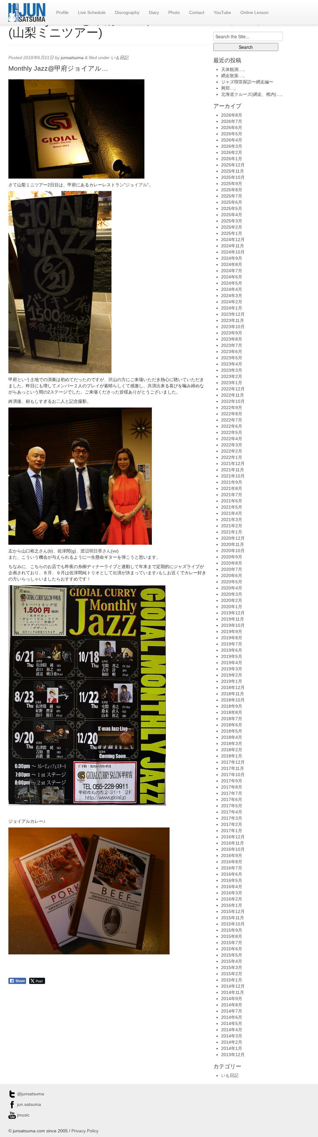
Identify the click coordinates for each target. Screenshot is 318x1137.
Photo (174, 12)
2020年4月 (231, 587)
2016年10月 (233, 849)
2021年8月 (231, 488)
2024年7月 (231, 270)
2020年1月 (231, 606)
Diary (154, 12)
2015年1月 (231, 979)
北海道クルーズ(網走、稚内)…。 (253, 94)
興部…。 (229, 88)
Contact (196, 12)
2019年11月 (232, 619)
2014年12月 (233, 986)
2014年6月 (231, 1017)
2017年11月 (232, 768)
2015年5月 (231, 955)
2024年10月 (233, 251)
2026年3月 (231, 146)
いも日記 (119, 57)
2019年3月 (231, 668)
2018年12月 (233, 687)
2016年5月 (231, 880)
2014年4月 (231, 1029)
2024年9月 (231, 258)
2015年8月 (231, 936)
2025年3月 (231, 220)
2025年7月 (231, 195)
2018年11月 (232, 693)
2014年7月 (231, 1011)
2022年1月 (231, 457)
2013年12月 (233, 1054)
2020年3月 (231, 594)
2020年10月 (233, 550)
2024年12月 (233, 239)
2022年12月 (233, 388)
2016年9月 (231, 855)
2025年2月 (231, 227)
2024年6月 (231, 276)
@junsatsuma (30, 1093)
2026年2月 (231, 152)
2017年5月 (231, 805)
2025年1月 (231, 233)
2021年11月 (232, 469)
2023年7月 (231, 345)
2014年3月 (231, 1035)
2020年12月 (233, 538)
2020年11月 (232, 544)
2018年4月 (231, 737)
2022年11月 (232, 395)
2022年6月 (231, 426)
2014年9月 (231, 998)
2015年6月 (231, 948)
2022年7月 (231, 419)
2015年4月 (231, 961)
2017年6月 (231, 799)
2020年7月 (231, 569)
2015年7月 (231, 942)
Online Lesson (254, 12)
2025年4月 (231, 214)
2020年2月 (231, 600)
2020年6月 (231, 575)
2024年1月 (231, 307)
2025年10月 (233, 177)
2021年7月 (231, 494)
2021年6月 (231, 500)
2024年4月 (231, 289)
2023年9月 (231, 332)
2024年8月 (231, 264)
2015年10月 (233, 923)
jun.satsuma (28, 1104)
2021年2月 (231, 525)
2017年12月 (233, 762)
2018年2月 (231, 749)
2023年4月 (231, 363)
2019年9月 (231, 631)
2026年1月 (231, 158)
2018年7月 (231, 718)
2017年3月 (231, 818)
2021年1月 (231, 531)
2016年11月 (232, 843)
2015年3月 (231, 967)
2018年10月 (233, 699)
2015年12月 (233, 911)
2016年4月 (231, 886)
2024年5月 (231, 283)
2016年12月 (233, 836)
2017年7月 (231, 793)
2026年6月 (231, 127)
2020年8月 (231, 563)
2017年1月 (231, 830)
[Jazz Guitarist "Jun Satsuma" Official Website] (27, 12)
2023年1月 (231, 382)
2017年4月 (231, 811)
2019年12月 (233, 612)
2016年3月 (231, 892)
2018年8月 (231, 712)
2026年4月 (231, 139)
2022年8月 (231, 413)
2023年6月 (231, 351)
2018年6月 (231, 724)
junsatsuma (72, 57)
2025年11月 (232, 171)
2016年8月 (231, 861)
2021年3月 (231, 519)
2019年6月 (231, 650)
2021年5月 (231, 507)
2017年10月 (233, 774)
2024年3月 (231, 295)
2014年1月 (231, 1048)
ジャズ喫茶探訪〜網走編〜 (247, 81)
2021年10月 (233, 475)
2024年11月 (232, 245)
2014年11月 (232, 992)
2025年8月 (231, 189)
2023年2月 (231, 376)
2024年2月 (231, 301)
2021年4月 (231, 513)
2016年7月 (231, 867)
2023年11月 (232, 320)
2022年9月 (231, 407)
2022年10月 (233, 401)
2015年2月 (231, 973)
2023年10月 (233, 326)
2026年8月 (231, 115)
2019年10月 (233, 625)
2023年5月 (231, 357)
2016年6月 (231, 874)
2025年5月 (231, 208)
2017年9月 (231, 780)
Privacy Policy (84, 1130)
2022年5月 (231, 432)
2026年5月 (231, 133)
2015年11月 (232, 917)
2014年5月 (231, 1023)
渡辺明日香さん (95, 550)
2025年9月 (231, 183)
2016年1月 (231, 905)
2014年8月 (231, 1004)
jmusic (23, 1114)
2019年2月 (231, 675)
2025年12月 (233, 164)
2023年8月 (231, 339)
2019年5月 (231, 656)
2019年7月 (231, 643)
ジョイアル (136, 184)
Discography (127, 12)
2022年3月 (231, 444)
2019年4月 (231, 662)
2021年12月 (233, 463)
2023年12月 (233, 314)
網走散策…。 (234, 75)
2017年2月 (231, 824)
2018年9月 (231, 706)
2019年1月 (231, 681)
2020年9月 (231, 556)
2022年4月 (231, 438)
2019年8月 (231, 637)
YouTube (222, 12)
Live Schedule (92, 12)
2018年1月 (231, 755)
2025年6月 (231, 202)
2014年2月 (231, 1042)
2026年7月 (231, 121)
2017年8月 (231, 787)
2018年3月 (231, 743)
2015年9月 (231, 930)
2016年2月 (231, 899)
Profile (62, 12)
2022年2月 (231, 451)
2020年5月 (231, 581)
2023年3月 (231, 370)
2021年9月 (231, 482)
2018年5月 (231, 731)
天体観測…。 (234, 69)
